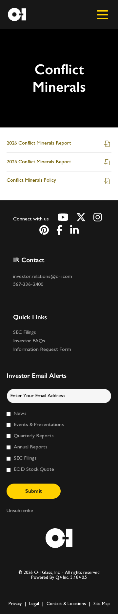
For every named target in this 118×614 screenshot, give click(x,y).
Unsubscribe (20, 511)
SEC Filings (33, 332)
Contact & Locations (66, 604)
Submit (33, 491)
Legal (34, 604)
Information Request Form (50, 349)
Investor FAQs (37, 341)
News (20, 413)
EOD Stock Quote (34, 469)
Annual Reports (31, 447)
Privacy (15, 604)
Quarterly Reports (34, 436)
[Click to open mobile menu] (102, 15)
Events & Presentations (39, 424)
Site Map (101, 604)
